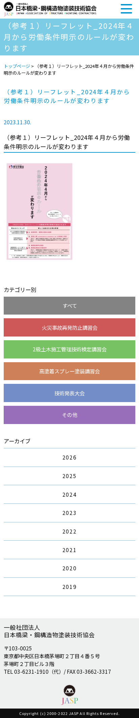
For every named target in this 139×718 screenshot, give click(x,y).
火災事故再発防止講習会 (70, 327)
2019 (69, 586)
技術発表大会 (69, 393)
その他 (69, 414)
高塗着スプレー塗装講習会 (69, 371)
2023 (69, 512)
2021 (69, 549)
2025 (69, 475)
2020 (69, 568)
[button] (126, 8)
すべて (69, 305)
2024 (69, 494)
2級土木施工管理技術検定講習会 (70, 349)
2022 (69, 531)
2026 (69, 457)
